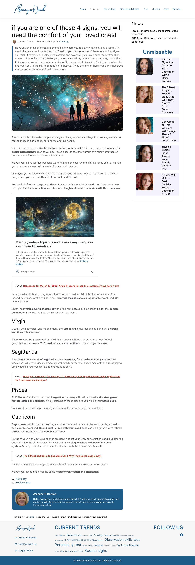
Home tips (131, 535)
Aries (56, 535)
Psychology (110, 9)
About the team (27, 537)
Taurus (57, 551)
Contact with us (27, 544)
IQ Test (67, 540)
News (83, 9)
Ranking (90, 545)
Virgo (62, 551)
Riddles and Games (129, 9)
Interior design (59, 540)
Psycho (85, 545)
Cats (90, 535)
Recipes (177, 9)
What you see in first (74, 551)
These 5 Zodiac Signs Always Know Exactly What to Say (166, 157)
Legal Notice (25, 550)
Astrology (95, 9)
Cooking (97, 535)
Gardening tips (123, 535)
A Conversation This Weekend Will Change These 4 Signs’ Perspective (169, 129)
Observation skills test (122, 539)
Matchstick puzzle (81, 540)
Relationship (107, 545)
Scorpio (113, 545)
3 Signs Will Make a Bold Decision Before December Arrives (168, 184)
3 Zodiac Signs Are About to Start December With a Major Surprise (168, 70)
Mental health (97, 540)
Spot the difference (128, 545)
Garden (156, 9)
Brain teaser (73, 535)
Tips (146, 9)
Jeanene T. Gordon (44, 494)
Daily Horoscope (111, 535)
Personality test (68, 545)
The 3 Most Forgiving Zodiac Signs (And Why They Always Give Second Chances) (168, 100)
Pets (166, 9)
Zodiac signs (23, 482)
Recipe (98, 545)
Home (31, 517)
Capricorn (85, 535)
